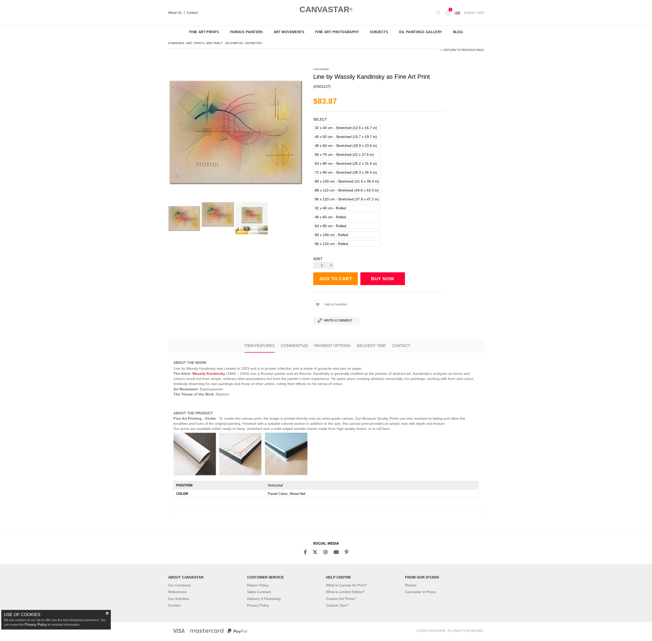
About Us (175, 13)
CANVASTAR (326, 9)
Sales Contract (259, 592)
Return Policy (257, 585)
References (177, 592)
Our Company (179, 585)
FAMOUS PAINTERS (246, 32)
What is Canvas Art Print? (346, 585)
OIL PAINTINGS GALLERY (420, 32)
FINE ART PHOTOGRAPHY (337, 32)
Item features (259, 345)
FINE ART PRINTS (204, 32)
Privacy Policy (258, 605)
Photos (410, 585)
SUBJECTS (379, 32)
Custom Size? (337, 605)
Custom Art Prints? (341, 599)
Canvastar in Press (420, 592)
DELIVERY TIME (371, 345)
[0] (448, 13)
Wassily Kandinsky (208, 373)
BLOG (458, 32)
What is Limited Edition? (345, 592)
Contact (192, 13)
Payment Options (332, 345)
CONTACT (401, 345)
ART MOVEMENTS (289, 32)
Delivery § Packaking (264, 599)
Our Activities (178, 599)
